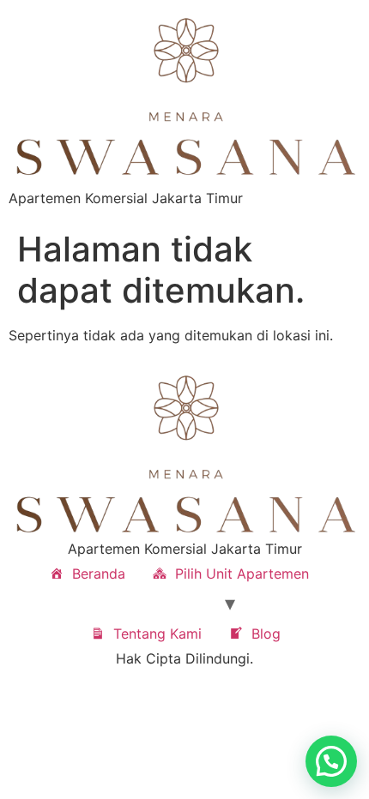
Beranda (98, 573)
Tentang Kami (157, 633)
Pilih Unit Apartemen (242, 573)
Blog (266, 633)
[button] (331, 761)
